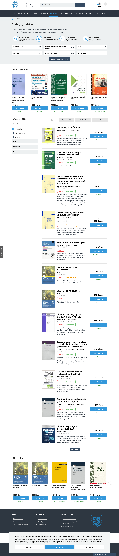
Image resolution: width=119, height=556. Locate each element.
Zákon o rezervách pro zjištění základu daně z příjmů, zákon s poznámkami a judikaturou (72, 344)
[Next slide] (112, 93)
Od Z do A (99, 120)
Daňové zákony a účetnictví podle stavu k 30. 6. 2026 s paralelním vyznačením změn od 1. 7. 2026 (71, 180)
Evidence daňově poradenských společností (72, 522)
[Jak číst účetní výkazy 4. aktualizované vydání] (48, 160)
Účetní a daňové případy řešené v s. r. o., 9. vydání (69, 315)
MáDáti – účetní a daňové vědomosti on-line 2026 (69, 372)
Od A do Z (83, 120)
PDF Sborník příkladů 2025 (78, 98)
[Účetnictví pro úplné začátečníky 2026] (48, 434)
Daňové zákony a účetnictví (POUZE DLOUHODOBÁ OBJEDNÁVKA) (70, 215)
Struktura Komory (18, 519)
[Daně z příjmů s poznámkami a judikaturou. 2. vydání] (48, 407)
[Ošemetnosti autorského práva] (48, 250)
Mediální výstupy (43, 525)
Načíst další (74, 449)
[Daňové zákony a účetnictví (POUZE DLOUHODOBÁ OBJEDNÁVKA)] (48, 220)
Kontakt (15, 522)
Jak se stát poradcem (69, 519)
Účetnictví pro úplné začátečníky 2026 (67, 427)
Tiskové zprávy (42, 519)
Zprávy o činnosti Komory (21, 525)
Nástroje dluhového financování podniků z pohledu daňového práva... (19, 99)
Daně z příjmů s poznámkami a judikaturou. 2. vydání (72, 400)
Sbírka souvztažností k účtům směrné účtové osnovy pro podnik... (58, 98)
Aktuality (40, 522)
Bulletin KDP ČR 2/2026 (68, 291)
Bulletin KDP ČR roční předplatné (67, 268)
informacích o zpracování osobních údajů (66, 536)
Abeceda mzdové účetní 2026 (99, 98)
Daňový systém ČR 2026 (68, 127)
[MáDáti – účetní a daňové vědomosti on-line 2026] (48, 379)
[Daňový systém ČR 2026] (48, 135)
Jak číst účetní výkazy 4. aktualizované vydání (69, 153)
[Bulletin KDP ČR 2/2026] (48, 299)
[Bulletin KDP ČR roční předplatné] (48, 275)
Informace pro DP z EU (69, 526)
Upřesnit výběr (19, 119)
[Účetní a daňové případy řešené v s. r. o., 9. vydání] (48, 323)
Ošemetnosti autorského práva (72, 242)
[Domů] (14, 13)
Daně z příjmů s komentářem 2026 (96, 486)
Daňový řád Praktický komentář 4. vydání (59, 486)
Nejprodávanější (66, 120)
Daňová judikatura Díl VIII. (38, 98)
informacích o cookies (81, 542)
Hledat (80, 5)
